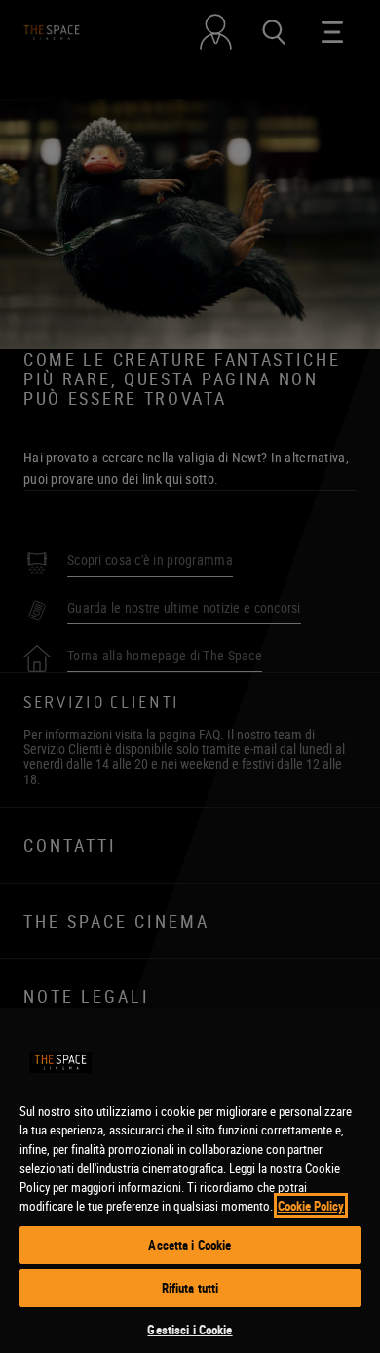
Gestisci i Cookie (189, 1329)
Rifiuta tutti (190, 1287)
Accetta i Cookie (189, 1245)
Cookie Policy (311, 1205)
